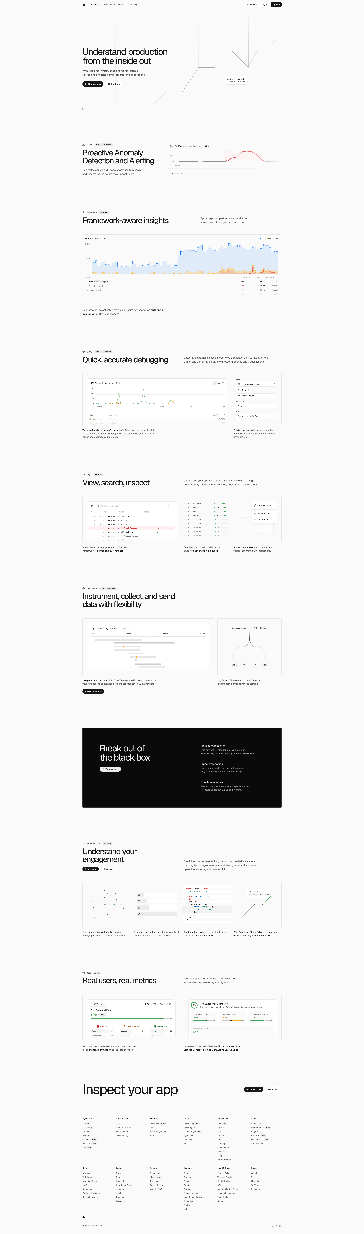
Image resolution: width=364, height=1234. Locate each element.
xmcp (219, 1155)
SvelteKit (221, 1135)
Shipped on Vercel (192, 1193)
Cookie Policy (223, 1181)
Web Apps (87, 1177)
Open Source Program (194, 1197)
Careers (187, 1177)
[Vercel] (84, 4)
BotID (152, 1135)
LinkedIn (255, 1181)
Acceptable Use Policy (227, 1189)
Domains (188, 1139)
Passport (89, 1143)
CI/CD (119, 1123)
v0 (185, 1143)
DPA (219, 1185)
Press (186, 1181)
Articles (119, 1193)
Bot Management (158, 1131)
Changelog (121, 1181)
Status (220, 1201)
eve (86, 1147)
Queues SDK (259, 1139)
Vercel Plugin (192, 1131)
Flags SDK (256, 1131)
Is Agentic (120, 1201)
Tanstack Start (224, 1147)
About (186, 1173)
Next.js (220, 1127)
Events (187, 1185)
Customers (155, 1173)
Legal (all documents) (227, 1193)
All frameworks (224, 1159)
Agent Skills (189, 1135)
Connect (89, 1139)
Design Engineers (90, 1197)
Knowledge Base (124, 1185)
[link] (251, 4)
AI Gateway (87, 1127)
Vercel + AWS (156, 1189)
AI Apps (86, 1173)
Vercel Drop (192, 1123)
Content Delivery (124, 1127)
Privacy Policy (224, 1173)
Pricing (187, 1205)
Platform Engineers (91, 1193)
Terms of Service (225, 1177)
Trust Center (223, 1197)
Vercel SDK (256, 1123)
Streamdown (257, 1143)
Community (121, 1197)
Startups (187, 1189)
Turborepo (222, 1143)
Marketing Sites (89, 1181)
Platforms (86, 1185)
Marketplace (156, 1177)
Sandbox (86, 1131)
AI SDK (85, 1123)
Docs (118, 1173)
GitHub (254, 1173)
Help (186, 1209)
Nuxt (219, 1131)
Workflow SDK (260, 1127)
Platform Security (158, 1123)
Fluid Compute (123, 1131)
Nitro (219, 1139)
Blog (118, 1177)
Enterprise (188, 1201)
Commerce (87, 1189)
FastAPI (221, 1151)
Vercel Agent (189, 1127)
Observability (122, 1135)
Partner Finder (156, 1185)
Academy (120, 1189)
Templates (154, 1181)
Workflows (87, 1135)
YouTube (255, 1185)
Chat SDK (258, 1135)
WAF (152, 1127)
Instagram (255, 1189)
